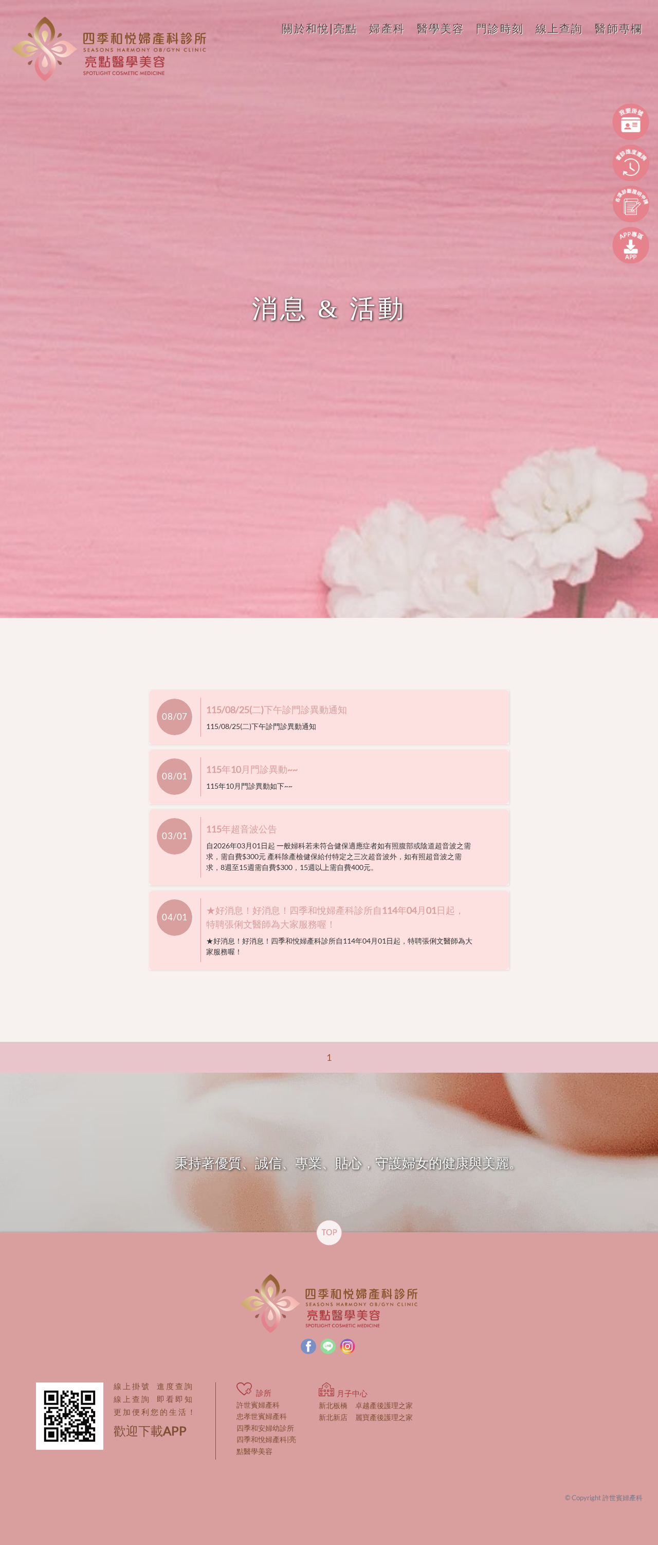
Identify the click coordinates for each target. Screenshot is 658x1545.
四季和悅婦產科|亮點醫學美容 (266, 1445)
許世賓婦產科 (258, 1404)
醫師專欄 (619, 28)
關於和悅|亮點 (319, 28)
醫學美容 (441, 28)
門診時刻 (500, 28)
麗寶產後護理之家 (366, 1417)
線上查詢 (559, 28)
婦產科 (387, 28)
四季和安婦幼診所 (265, 1428)
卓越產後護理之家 (366, 1405)
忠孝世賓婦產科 (261, 1416)
